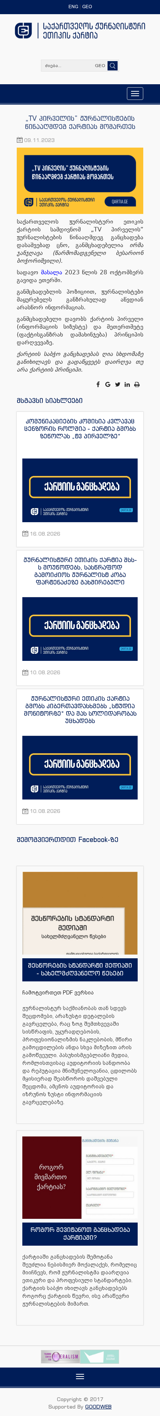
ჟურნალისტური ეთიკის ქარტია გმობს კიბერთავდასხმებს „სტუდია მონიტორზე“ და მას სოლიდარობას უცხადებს (80, 710)
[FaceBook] (98, 384)
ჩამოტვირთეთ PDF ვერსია (58, 993)
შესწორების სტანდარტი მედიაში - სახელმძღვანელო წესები (80, 969)
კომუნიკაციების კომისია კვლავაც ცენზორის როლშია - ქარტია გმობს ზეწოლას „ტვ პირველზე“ (80, 428)
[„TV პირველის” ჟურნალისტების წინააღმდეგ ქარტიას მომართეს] (80, 182)
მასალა (51, 272)
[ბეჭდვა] (137, 384)
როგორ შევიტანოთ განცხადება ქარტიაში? (80, 1233)
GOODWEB (98, 1406)
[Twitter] (118, 384)
